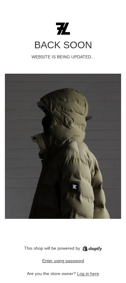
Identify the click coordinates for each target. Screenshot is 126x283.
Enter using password (63, 260)
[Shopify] (92, 248)
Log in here (88, 273)
